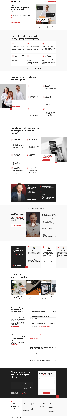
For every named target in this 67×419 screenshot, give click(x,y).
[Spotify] (18, 406)
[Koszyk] (45, 1)
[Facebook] (13, 406)
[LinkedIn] (11, 406)
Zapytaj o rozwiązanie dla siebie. (34, 338)
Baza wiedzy (29, 1)
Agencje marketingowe (26, 410)
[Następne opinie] (27, 267)
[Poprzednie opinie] (25, 267)
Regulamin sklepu (42, 404)
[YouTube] (15, 406)
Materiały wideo (33, 410)
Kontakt (40, 1)
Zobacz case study (36, 265)
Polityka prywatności (42, 403)
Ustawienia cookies (42, 407)
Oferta (23, 1)
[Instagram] (17, 406)
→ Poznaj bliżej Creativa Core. (33, 104)
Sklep (26, 1)
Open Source (33, 405)
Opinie (37, 1)
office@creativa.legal (15, 344)
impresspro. (54, 417)
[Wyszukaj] (47, 1)
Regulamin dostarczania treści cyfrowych (43, 406)
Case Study (33, 1)
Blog (32, 409)
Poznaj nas (20, 1)
